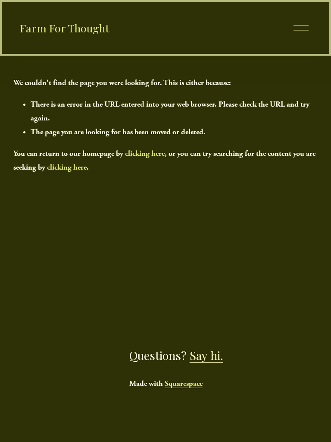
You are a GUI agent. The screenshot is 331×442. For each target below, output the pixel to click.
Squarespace (184, 383)
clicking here (145, 153)
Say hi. (206, 355)
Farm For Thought (64, 28)
